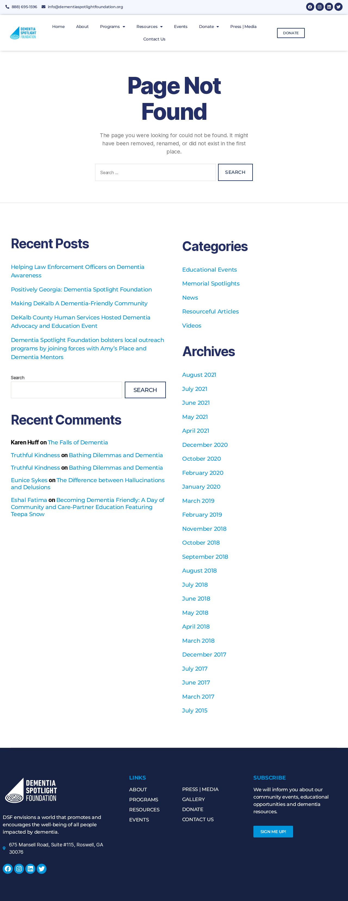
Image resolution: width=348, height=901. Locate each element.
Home (58, 26)
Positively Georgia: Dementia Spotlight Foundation (81, 289)
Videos (191, 325)
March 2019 (198, 500)
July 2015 (194, 710)
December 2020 (205, 444)
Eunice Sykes (29, 480)
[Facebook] (310, 7)
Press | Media (243, 26)
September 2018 (205, 556)
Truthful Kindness (35, 455)
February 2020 (202, 472)
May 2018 (195, 612)
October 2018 (201, 542)
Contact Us (154, 39)
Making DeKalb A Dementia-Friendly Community (79, 303)
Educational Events (209, 269)
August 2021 (199, 374)
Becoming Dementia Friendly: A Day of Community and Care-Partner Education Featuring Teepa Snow (87, 507)
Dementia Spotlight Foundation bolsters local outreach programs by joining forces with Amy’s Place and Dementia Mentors (87, 348)
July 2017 (195, 668)
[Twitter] (338, 7)
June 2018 (196, 598)
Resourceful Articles (210, 311)
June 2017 (196, 682)
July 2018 (195, 584)
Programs (110, 26)
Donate (206, 26)
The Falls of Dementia (78, 442)
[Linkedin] (329, 7)
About (82, 26)
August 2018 (199, 570)
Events (180, 26)
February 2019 (202, 514)
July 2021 (194, 388)
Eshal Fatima (29, 500)
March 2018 (198, 640)
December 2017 (204, 654)
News (190, 297)
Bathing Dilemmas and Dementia (116, 455)
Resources (147, 26)
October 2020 (201, 458)
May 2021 (195, 416)
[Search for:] (154, 173)
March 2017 (198, 696)
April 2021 (195, 430)
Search (17, 377)
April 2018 (196, 626)
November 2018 (204, 528)
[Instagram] (320, 7)
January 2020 (201, 486)
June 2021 (196, 402)
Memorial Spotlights (211, 283)
